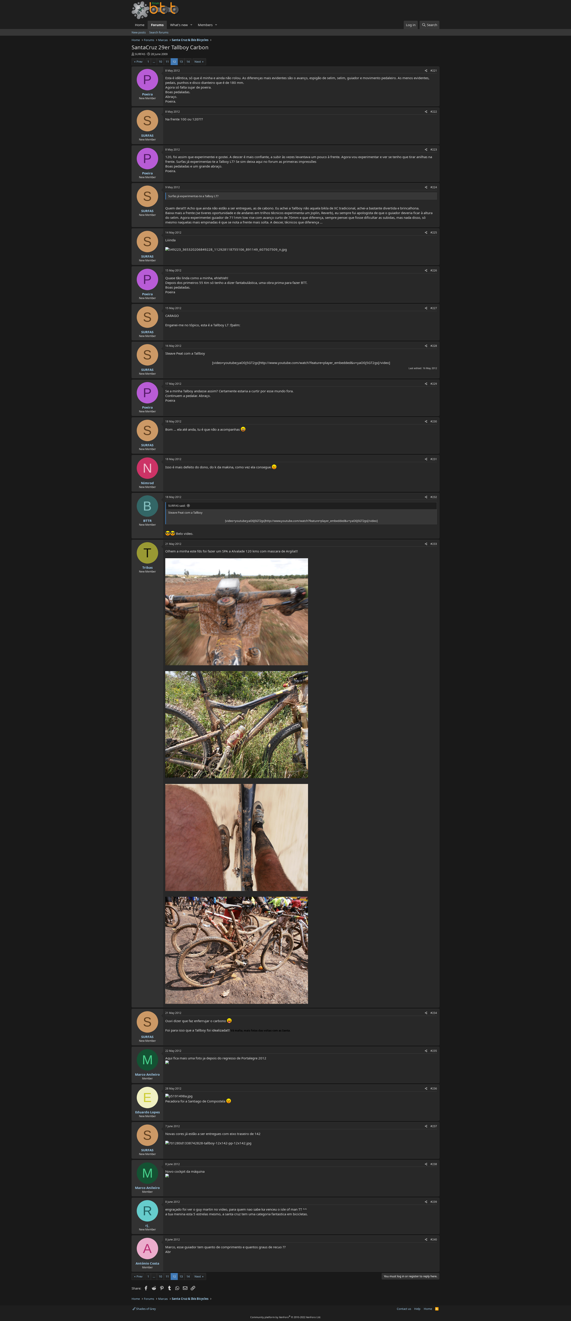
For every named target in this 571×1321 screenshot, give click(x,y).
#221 (433, 70)
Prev (140, 62)
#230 (433, 421)
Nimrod (147, 483)
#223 (433, 149)
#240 (433, 1239)
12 (174, 62)
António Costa (147, 1263)
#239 (433, 1202)
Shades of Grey (145, 1309)
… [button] (154, 62)
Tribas (147, 567)
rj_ (147, 1225)
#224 (433, 187)
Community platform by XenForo (285, 1317)
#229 (433, 384)
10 (160, 62)
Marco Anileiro (147, 1074)
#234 (433, 1013)
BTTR (147, 520)
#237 (433, 1126)
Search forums (158, 32)
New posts (139, 32)
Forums (157, 25)
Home (139, 25)
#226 (433, 270)
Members (205, 25)
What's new (179, 25)
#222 (433, 112)
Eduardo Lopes (147, 1112)
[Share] (426, 70)
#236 (433, 1088)
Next (197, 62)
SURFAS (140, 54)
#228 (433, 346)
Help (417, 1309)
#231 (433, 459)
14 (188, 62)
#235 (433, 1051)
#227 (433, 308)
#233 (433, 544)
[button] (191, 25)
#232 (433, 497)
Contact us (404, 1309)
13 (181, 62)
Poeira (147, 94)
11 (167, 62)
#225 (433, 232)
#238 (433, 1164)
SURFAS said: (176, 506)
